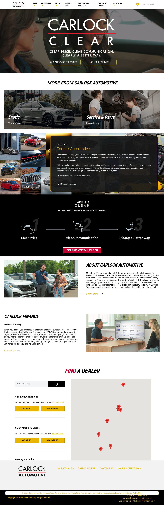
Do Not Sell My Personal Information (136, 498)
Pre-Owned (46, 3)
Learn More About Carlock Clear (82, 250)
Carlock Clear (102, 4)
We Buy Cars (68, 4)
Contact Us (9, 350)
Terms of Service (61, 493)
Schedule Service (99, 62)
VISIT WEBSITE (26, 409)
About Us (117, 3)
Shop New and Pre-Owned (63, 62)
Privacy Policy (75, 493)
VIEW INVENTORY (52, 409)
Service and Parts (83, 4)
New (35, 3)
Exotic (58, 3)
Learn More (92, 293)
